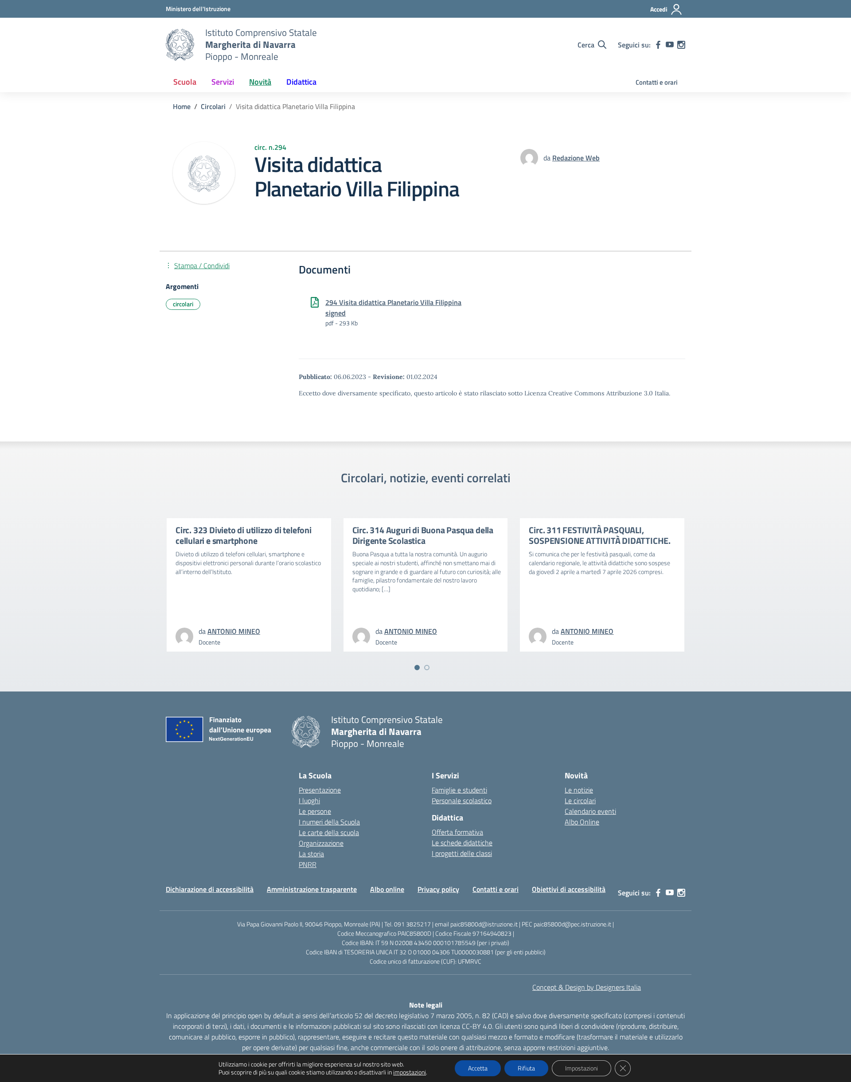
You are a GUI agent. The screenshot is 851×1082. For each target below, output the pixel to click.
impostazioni (409, 1072)
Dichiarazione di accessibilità (210, 889)
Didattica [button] (301, 82)
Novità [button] (260, 82)
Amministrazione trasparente (312, 889)
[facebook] (658, 45)
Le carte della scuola (329, 832)
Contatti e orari (657, 82)
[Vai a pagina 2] (426, 667)
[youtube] (670, 45)
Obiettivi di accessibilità (568, 889)
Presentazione (320, 790)
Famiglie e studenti (459, 790)
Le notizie (579, 790)
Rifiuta (526, 1068)
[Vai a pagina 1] (417, 667)
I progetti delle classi (462, 853)
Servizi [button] (222, 82)
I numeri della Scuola (329, 821)
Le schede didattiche (462, 842)
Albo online (387, 889)
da (547, 157)
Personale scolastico (462, 800)
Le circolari (580, 800)
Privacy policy (438, 889)
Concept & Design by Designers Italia (586, 987)
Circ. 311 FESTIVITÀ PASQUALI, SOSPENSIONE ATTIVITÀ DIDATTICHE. (600, 535)
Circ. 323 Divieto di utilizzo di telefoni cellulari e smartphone (244, 535)
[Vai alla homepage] (180, 45)
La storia (311, 853)
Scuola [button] (184, 82)
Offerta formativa (457, 832)
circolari (183, 304)
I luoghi (309, 800)
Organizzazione (321, 843)
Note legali (425, 1005)
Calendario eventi (590, 811)
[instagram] (681, 45)
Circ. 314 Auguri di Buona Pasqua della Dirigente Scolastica (422, 535)
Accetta (478, 1068)
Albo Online (582, 821)
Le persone (315, 811)
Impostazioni (581, 1068)
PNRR (307, 864)
